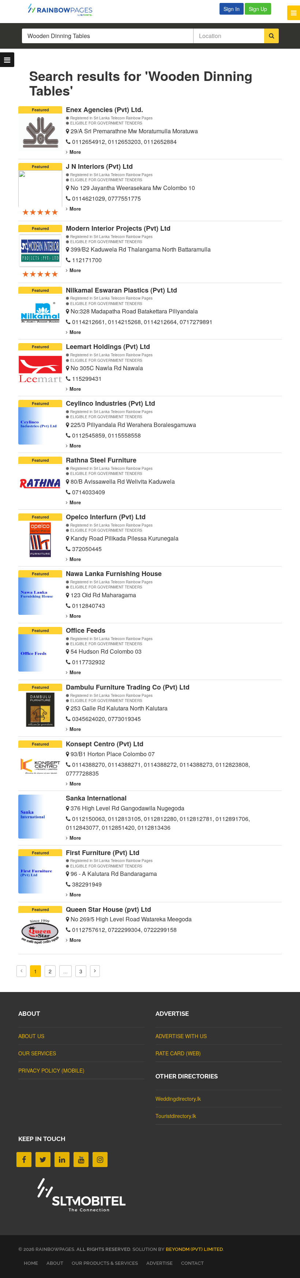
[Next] (95, 971)
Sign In (232, 8)
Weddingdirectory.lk (178, 1098)
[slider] (40, 212)
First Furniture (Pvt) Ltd (102, 852)
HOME (31, 1263)
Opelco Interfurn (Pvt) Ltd (106, 516)
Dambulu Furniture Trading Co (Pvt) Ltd (128, 687)
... (65, 971)
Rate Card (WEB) (178, 1053)
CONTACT (192, 1263)
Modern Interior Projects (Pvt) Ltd (118, 228)
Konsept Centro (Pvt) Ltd (104, 743)
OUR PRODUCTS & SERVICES (105, 1263)
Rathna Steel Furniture (101, 460)
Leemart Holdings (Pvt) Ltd (108, 346)
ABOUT (54, 1263)
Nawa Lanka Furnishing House (114, 573)
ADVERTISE (159, 1263)
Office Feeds (85, 630)
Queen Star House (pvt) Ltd (108, 909)
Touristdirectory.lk (175, 1115)
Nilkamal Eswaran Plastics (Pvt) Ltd (121, 290)
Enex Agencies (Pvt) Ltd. (104, 109)
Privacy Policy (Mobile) (51, 1070)
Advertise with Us (181, 1036)
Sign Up (258, 8)
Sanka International (96, 798)
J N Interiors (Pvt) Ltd (99, 166)
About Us (31, 1036)
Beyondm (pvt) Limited (194, 1249)
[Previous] (21, 971)
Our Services (37, 1053)
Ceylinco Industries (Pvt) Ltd (110, 403)
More (75, 151)
